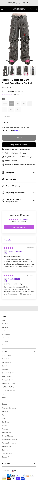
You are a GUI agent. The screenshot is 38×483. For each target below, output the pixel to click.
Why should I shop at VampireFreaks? (13, 200)
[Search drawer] (31, 8)
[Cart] (36, 8)
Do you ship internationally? (16, 193)
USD (15, 471)
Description (10, 172)
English (4, 471)
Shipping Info (11, 179)
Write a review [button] (19, 227)
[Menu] (2, 8)
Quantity (5, 122)
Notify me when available (19, 145)
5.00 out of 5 (24, 219)
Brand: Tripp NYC (7, 87)
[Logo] (19, 8)
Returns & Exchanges (13, 186)
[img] (8, 248)
